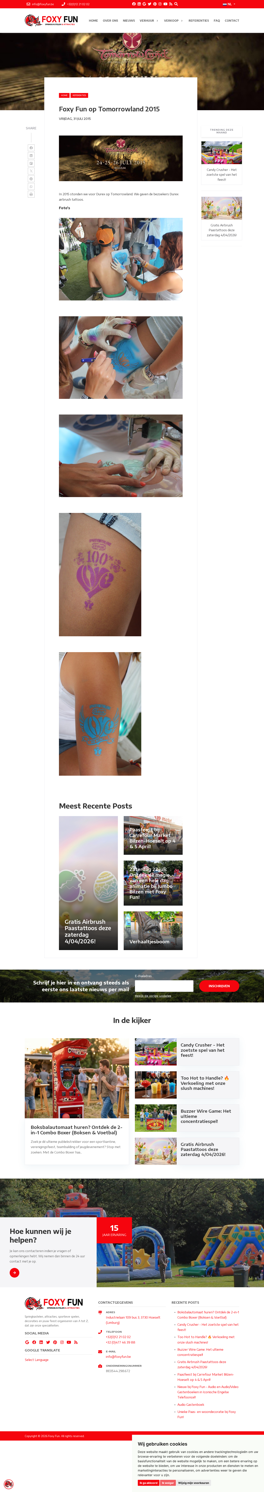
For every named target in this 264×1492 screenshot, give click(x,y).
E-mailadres (143, 976)
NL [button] (230, 4)
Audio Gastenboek (190, 1405)
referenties (79, 95)
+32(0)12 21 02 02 (118, 1337)
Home (64, 95)
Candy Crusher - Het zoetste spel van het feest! (221, 175)
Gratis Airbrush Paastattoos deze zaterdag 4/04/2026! (222, 230)
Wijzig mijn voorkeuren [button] (193, 1482)
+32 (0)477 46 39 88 (120, 1342)
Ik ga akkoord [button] (149, 1482)
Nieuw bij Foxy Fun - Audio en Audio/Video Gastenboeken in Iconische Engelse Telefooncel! (207, 1392)
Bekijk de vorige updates (153, 996)
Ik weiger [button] (168, 1482)
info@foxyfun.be (118, 1357)
